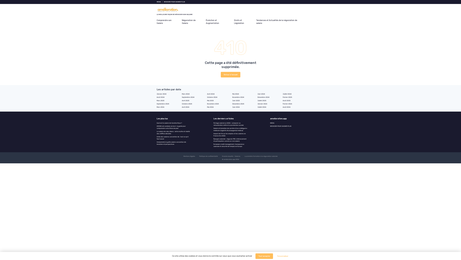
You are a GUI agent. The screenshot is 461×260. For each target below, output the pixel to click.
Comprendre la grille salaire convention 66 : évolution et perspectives (172, 143)
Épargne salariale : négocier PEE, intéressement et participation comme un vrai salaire (229, 140)
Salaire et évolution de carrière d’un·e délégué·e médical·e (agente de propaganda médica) (230, 129)
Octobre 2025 (187, 104)
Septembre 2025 (163, 104)
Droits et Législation (239, 21)
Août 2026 (287, 107)
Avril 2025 (185, 100)
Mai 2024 (235, 94)
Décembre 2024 (263, 97)
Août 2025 (287, 100)
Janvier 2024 (161, 94)
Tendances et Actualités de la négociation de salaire (276, 21)
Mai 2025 (210, 100)
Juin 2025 (236, 100)
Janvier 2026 (262, 104)
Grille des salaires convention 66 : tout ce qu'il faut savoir (172, 138)
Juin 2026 (236, 107)
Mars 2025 (160, 100)
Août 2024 (160, 97)
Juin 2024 (261, 94)
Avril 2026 (185, 107)
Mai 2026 (210, 107)
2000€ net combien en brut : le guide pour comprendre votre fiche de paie (171, 127)
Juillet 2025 (262, 100)
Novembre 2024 (238, 97)
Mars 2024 (186, 94)
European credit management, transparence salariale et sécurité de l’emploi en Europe (228, 145)
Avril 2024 (211, 94)
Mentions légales (189, 156)
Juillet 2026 (262, 107)
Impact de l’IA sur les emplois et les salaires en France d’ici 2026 (229, 135)
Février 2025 (287, 97)
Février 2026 (287, 104)
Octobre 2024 (212, 97)
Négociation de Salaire (189, 21)
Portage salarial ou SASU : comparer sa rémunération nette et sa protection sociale (228, 124)
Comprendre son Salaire (164, 21)
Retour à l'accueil (230, 75)
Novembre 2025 (213, 104)
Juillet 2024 (287, 94)
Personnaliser (282, 256)
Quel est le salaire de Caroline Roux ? (169, 123)
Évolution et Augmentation (212, 21)
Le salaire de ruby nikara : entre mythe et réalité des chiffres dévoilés (173, 132)
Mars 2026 (160, 107)
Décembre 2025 (238, 104)
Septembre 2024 (188, 97)
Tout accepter (264, 256)
